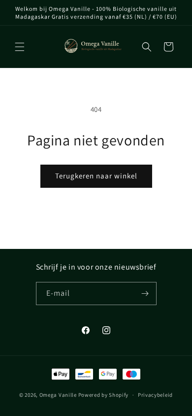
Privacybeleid (155, 394)
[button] (20, 47)
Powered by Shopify (103, 394)
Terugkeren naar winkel (96, 175)
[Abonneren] (145, 293)
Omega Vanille (58, 394)
